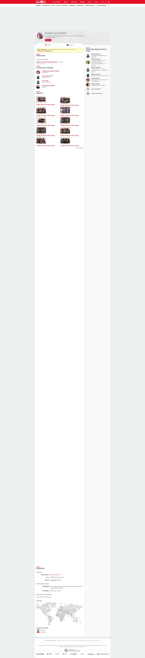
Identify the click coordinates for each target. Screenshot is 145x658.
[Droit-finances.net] (65, 654)
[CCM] (49, 654)
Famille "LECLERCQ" (96, 93)
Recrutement (79, 645)
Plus (96, 2)
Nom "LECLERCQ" (96, 89)
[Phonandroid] (103, 654)
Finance (82, 2)
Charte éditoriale (54, 645)
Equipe (48, 645)
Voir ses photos (79, 148)
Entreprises (80, 5)
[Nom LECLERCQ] (88, 89)
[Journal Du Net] (57, 654)
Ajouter (49, 40)
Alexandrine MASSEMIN (48, 85)
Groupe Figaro (71, 646)
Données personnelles (87, 645)
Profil (48, 45)
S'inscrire (37, 5)
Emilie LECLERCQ (96, 54)
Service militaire (89, 5)
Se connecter (46, 5)
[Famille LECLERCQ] (88, 93)
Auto (89, 2)
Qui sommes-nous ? (42, 645)
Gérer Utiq (104, 645)
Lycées (53, 5)
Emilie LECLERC (95, 78)
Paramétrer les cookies (97, 645)
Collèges (58, 5)
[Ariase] (91, 654)
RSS (75, 645)
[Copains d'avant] (73, 654)
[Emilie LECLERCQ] (40, 35)
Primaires (64, 5)
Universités (72, 5)
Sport (66, 2)
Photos (71, 45)
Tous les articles (70, 645)
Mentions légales (63, 646)
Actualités (56, 2)
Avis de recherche (101, 5)
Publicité (60, 645)
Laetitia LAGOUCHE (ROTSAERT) (50, 71)
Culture (73, 2)
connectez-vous (71, 49)
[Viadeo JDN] (82, 654)
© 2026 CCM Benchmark (79, 646)
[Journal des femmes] (40, 654)
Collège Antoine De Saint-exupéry (46, 62)
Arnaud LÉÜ (45, 80)
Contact (64, 645)
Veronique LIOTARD (47, 76)
